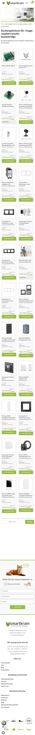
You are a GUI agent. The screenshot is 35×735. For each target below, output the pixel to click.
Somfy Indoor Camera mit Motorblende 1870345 (25, 223)
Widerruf (4, 700)
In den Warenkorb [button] (9, 83)
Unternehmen (5, 663)
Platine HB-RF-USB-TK (8, 66)
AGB (2, 702)
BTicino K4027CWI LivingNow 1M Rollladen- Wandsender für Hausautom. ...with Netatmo (8, 186)
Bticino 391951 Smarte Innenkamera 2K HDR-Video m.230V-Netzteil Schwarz (25, 146)
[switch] (4, 727)
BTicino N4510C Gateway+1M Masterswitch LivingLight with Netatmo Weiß (24, 380)
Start (2, 24)
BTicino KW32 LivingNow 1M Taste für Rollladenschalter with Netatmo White (9, 418)
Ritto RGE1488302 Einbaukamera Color (25, 339)
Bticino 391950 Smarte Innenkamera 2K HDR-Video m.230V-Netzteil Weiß (25, 107)
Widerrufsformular (7, 684)
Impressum (4, 697)
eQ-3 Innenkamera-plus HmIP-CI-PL (26, 66)
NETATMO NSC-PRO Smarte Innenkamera (25, 261)
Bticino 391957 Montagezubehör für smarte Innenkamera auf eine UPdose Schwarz (26, 457)
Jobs (2, 665)
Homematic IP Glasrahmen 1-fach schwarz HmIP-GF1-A (25, 417)
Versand (12, 80)
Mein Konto (5, 686)
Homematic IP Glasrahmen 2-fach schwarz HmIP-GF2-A (8, 223)
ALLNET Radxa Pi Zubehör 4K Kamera (8, 105)
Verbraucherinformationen (9, 705)
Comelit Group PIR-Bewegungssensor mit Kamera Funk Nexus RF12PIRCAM (8, 146)
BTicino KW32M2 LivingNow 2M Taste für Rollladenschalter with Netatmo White (26, 496)
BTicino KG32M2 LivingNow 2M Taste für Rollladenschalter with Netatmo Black (9, 340)
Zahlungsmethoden (7, 679)
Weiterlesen (5, 121)
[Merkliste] (27, 3)
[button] (3, 733)
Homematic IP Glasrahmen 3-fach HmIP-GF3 (7, 300)
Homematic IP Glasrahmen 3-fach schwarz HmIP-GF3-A (8, 262)
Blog (2, 667)
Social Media (5, 670)
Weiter (29, 522)
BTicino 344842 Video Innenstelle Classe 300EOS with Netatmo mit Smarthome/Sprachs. (8, 497)
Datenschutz (5, 695)
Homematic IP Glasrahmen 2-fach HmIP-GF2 (24, 184)
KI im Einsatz (5, 707)
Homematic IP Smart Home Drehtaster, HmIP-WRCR (8, 456)
